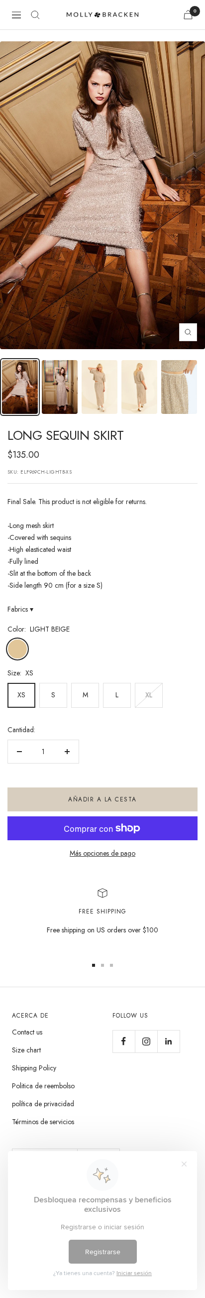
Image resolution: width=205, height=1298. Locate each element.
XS (21, 695)
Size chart (26, 1050)
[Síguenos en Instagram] (146, 1041)
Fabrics (20, 609)
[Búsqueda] (35, 14)
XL (148, 695)
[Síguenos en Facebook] (123, 1041)
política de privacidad (43, 1104)
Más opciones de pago (102, 853)
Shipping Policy (34, 1068)
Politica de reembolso (43, 1086)
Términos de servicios (43, 1122)
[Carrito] (188, 14)
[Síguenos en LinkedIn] (168, 1041)
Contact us (27, 1032)
